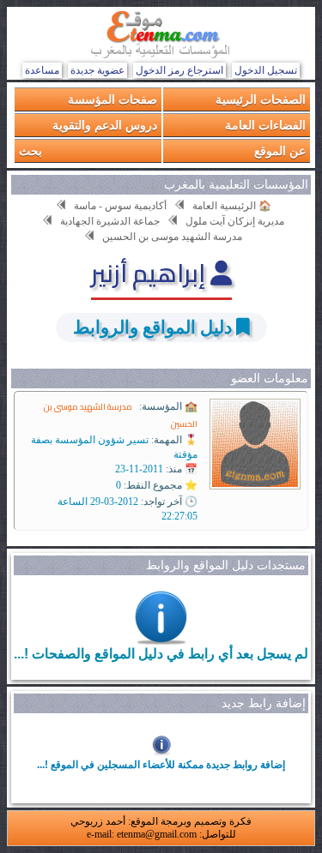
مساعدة (42, 70)
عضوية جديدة (97, 70)
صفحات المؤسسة (112, 99)
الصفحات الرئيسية (261, 99)
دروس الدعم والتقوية (104, 125)
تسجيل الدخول (265, 70)
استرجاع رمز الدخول (179, 70)
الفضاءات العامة (265, 125)
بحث (30, 150)
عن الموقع (280, 150)
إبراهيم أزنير (150, 272)
